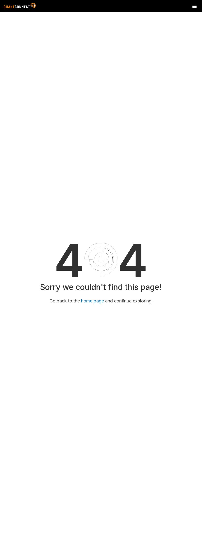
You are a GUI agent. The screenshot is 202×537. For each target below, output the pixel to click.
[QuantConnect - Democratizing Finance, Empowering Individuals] (20, 6)
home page (92, 300)
